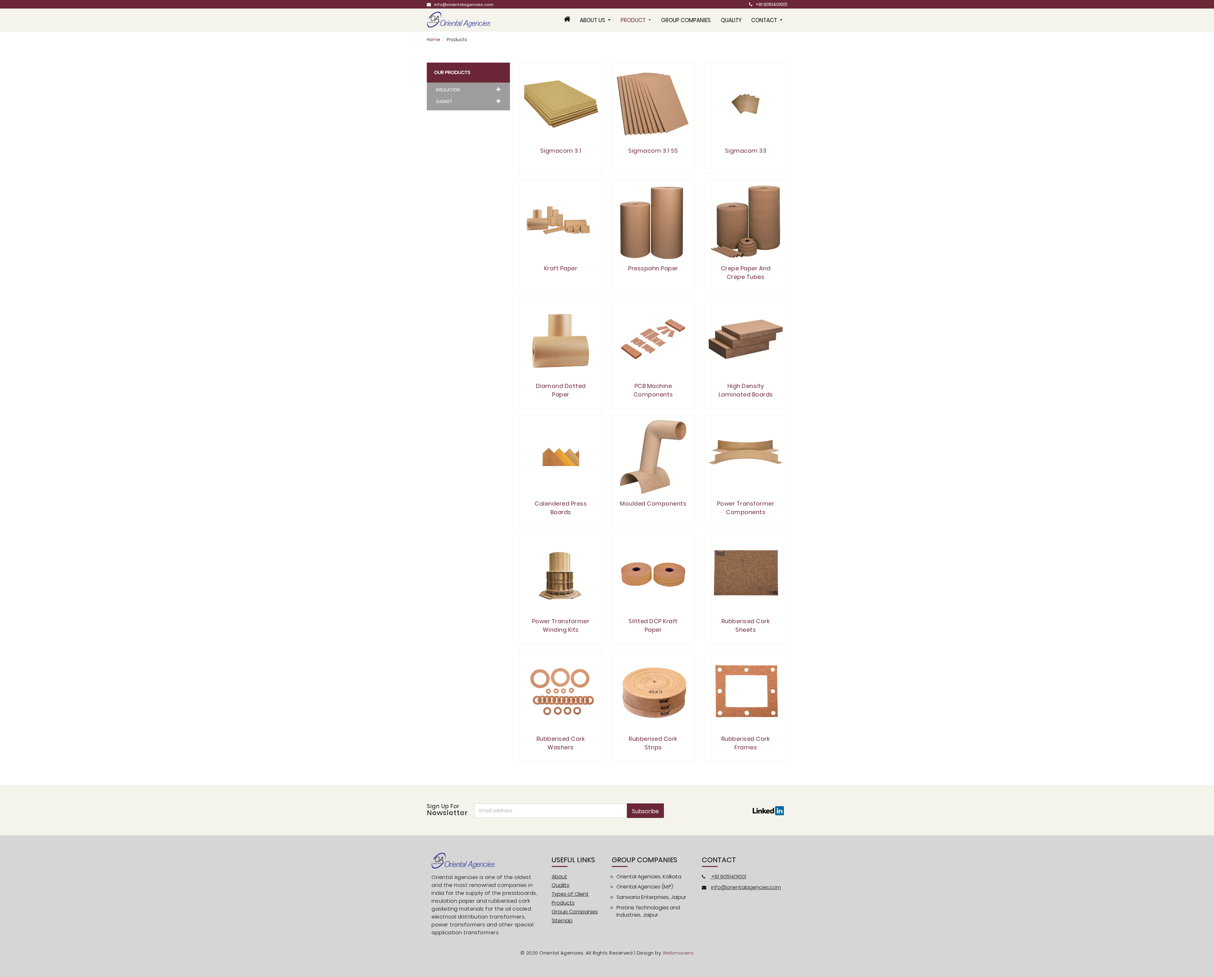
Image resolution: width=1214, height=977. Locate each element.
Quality (731, 20)
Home (433, 39)
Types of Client (570, 894)
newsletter (447, 810)
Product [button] (634, 20)
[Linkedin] (768, 810)
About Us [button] (593, 20)
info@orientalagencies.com (464, 5)
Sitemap (562, 920)
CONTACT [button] (764, 20)
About (559, 876)
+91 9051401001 (771, 4)
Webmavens (678, 952)
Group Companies (686, 20)
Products (563, 902)
